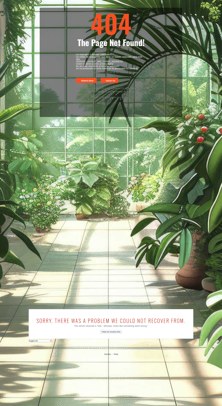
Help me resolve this (111, 332)
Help (116, 354)
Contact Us (110, 80)
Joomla (107, 354)
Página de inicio (87, 80)
